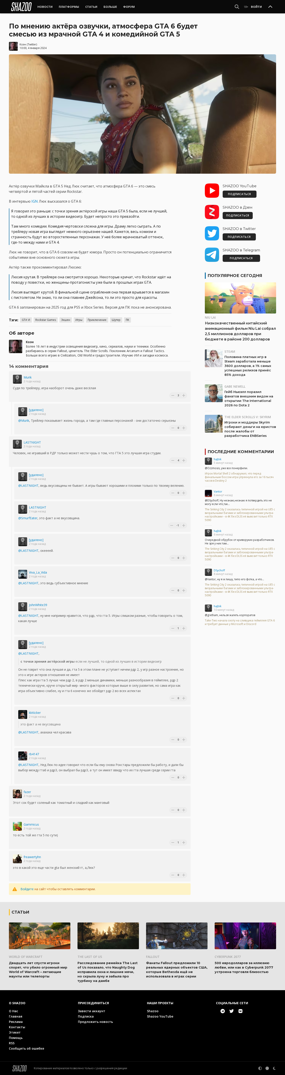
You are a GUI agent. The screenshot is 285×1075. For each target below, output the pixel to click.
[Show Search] (237, 6)
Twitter (32, 44)
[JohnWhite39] (22, 606)
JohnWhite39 (38, 605)
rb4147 (34, 754)
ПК (127, 320)
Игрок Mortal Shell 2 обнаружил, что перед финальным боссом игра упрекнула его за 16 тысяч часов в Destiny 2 (239, 477)
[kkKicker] (22, 714)
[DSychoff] (208, 572)
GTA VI (26, 320)
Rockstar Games (45, 320)
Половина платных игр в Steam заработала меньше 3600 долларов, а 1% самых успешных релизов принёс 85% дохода (247, 366)
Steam (229, 351)
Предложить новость (95, 1022)
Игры (78, 320)
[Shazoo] (21, 6)
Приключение (97, 320)
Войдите (27, 889)
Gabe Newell (234, 386)
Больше (110, 7)
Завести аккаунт (91, 1011)
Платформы (69, 7)
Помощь (15, 1038)
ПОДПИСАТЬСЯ (239, 194)
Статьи (91, 7)
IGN (34, 201)
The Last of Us (89, 957)
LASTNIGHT (32, 442)
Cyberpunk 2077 (228, 957)
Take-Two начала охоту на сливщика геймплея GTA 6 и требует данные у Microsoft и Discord (240, 622)
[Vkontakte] (240, 1011)
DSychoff (219, 570)
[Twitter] (231, 1011)
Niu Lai (210, 317)
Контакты (17, 1027)
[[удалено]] (22, 411)
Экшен (65, 320)
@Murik (23, 420)
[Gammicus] (17, 826)
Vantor (218, 491)
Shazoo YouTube (160, 1016)
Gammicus (31, 824)
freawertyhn (32, 857)
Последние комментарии (241, 451)
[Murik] (17, 379)
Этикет (15, 1032)
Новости (45, 7)
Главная (15, 1016)
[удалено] (36, 410)
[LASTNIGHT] (17, 444)
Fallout (153, 957)
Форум (129, 7)
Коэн (23, 44)
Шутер (116, 320)
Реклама (16, 1022)
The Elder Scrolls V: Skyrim (247, 417)
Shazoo (153, 1011)
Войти (256, 7)
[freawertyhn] (17, 858)
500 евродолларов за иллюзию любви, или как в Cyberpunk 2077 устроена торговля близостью (244, 967)
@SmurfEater (27, 518)
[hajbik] (208, 461)
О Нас (13, 1011)
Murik (28, 377)
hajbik (217, 459)
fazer (27, 792)
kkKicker (35, 713)
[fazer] (17, 793)
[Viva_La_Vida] (22, 574)
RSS (11, 1043)
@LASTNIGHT (28, 485)
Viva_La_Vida (38, 572)
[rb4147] (22, 755)
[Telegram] (222, 1011)
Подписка (86, 1016)
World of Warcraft (26, 957)
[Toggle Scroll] (270, 7)
